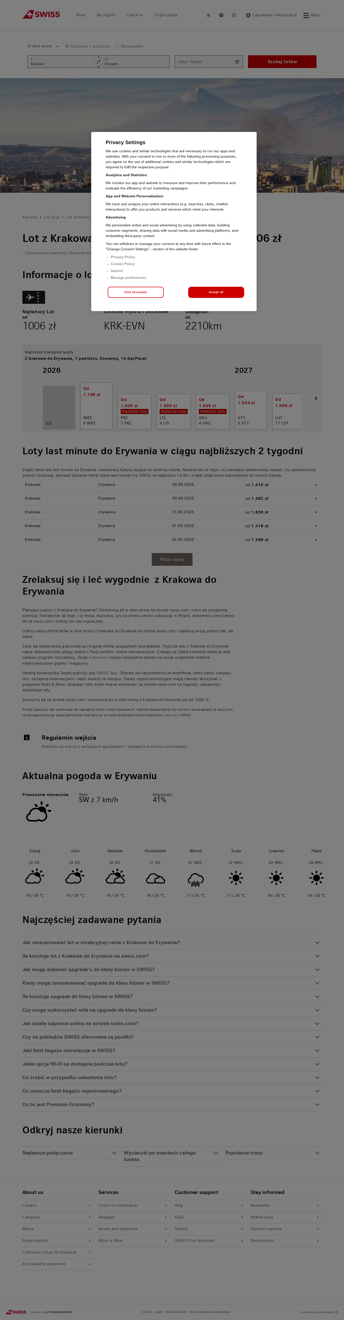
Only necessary (135, 292)
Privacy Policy (123, 257)
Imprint (117, 271)
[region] (174, 221)
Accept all (216, 292)
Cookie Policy (123, 264)
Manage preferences (128, 278)
